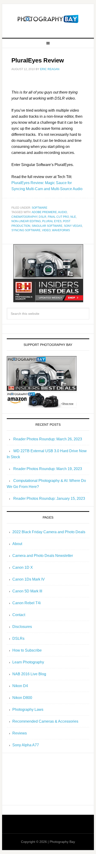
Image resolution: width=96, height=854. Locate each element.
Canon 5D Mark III (27, 591)
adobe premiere (44, 212)
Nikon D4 (20, 686)
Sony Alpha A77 (25, 745)
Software (39, 207)
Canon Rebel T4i (26, 603)
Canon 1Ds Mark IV (28, 579)
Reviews (19, 733)
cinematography (24, 216)
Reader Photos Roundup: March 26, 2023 (47, 439)
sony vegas (73, 225)
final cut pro (58, 216)
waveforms (61, 230)
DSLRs (18, 638)
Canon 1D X (22, 567)
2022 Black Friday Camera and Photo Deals (48, 532)
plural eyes (52, 221)
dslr (42, 216)
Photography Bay (48, 19)
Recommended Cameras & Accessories (45, 721)
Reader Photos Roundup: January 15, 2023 (49, 498)
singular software (47, 225)
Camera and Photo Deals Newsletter (42, 556)
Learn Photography (28, 662)
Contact (18, 615)
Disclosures (22, 627)
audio (62, 212)
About (17, 544)
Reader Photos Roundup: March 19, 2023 (47, 469)
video (46, 230)
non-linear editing (26, 221)
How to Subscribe (27, 650)
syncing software (26, 230)
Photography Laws (27, 709)
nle (73, 216)
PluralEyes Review (37, 60)
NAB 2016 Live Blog (29, 674)
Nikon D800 (22, 698)
